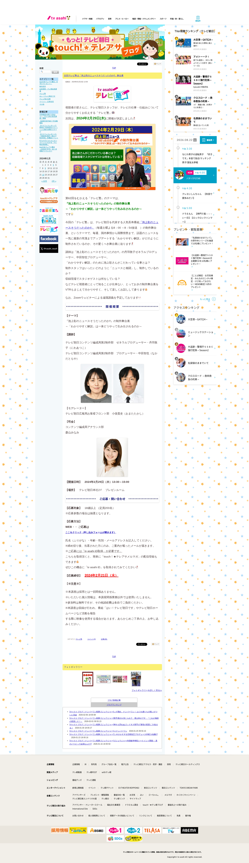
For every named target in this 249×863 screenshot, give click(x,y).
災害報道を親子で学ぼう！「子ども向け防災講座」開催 (48, 116)
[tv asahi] (59, 18)
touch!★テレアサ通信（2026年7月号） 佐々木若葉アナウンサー (48, 149)
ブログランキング (114, 705)
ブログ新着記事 (114, 700)
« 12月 (44, 181)
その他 (41, 104)
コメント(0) (91, 639)
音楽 (109, 18)
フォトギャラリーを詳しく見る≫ (147, 690)
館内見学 (42, 86)
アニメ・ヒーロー (122, 18)
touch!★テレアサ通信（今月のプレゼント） (48, 82)
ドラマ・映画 (87, 18)
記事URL (104, 639)
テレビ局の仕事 (45, 99)
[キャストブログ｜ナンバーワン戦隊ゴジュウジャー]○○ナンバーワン (98, 731)
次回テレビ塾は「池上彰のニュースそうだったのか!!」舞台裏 (93, 75)
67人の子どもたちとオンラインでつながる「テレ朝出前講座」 (48, 142)
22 (43, 175)
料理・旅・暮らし (177, 18)
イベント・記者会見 (46, 101)
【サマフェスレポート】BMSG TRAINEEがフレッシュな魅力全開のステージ (48, 128)
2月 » (54, 181)
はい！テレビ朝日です (47, 96)
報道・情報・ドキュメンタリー (144, 18)
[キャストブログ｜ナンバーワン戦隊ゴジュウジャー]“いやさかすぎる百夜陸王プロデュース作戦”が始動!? (113, 734)
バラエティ (100, 18)
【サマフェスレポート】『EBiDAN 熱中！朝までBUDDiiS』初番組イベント (48, 136)
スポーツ (163, 18)
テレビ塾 (42, 93)
